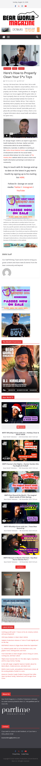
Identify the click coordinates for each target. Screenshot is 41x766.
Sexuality (21, 68)
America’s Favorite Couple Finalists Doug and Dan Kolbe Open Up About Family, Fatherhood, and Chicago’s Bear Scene (19, 676)
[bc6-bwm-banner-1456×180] (20, 244)
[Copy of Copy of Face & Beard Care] (16, 573)
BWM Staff (21, 81)
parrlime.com (33, 701)
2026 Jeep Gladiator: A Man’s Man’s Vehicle (15, 637)
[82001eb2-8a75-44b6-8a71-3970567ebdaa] (20, 29)
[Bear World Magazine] (4, 37)
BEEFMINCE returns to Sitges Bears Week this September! (19, 645)
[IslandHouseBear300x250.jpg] (20, 196)
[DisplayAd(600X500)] (16, 287)
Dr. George (7, 68)
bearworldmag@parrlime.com (11, 738)
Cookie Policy (25, 754)
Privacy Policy (16, 754)
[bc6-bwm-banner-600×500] (16, 314)
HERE (22, 177)
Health (14, 68)
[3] (16, 599)
